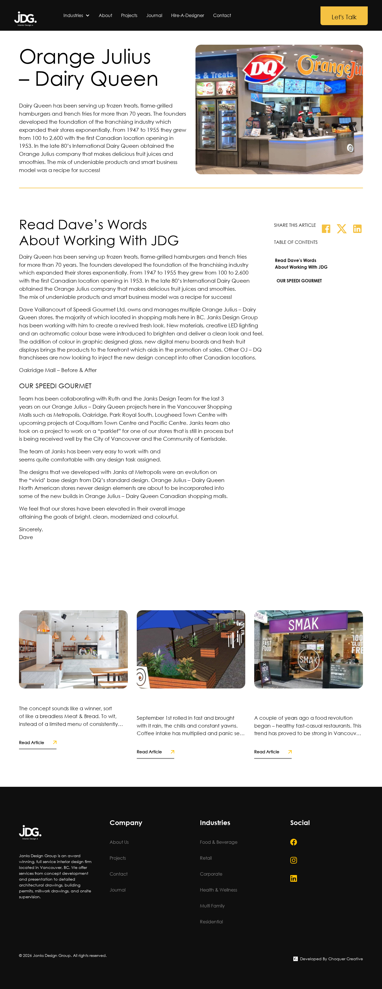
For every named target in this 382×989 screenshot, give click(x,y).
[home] (25, 18)
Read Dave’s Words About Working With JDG (301, 264)
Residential (211, 921)
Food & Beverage (218, 842)
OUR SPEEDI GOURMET (299, 280)
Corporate (211, 874)
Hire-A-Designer (187, 15)
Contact (222, 15)
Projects (129, 15)
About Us (119, 842)
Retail (206, 858)
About (105, 15)
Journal (154, 15)
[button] (76, 15)
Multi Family (212, 906)
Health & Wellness (218, 890)
